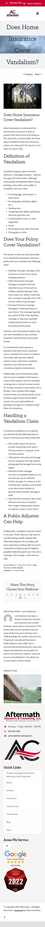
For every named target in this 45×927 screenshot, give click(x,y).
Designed (18, 910)
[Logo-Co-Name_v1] (13, 11)
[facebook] (5, 917)
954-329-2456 (14, 731)
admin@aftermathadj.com (20, 735)
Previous (29, 74)
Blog (34, 565)
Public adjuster (17, 568)
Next (37, 74)
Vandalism (8, 570)
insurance (7, 568)
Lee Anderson (11, 565)
